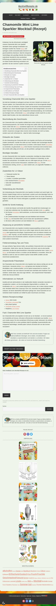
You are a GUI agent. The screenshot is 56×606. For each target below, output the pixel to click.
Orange (50, 581)
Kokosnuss (6, 581)
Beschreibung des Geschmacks (13, 73)
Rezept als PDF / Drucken (13, 349)
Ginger (26, 578)
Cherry (38, 571)
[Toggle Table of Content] (25, 68)
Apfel (22, 571)
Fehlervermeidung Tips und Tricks (13, 87)
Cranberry (47, 571)
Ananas (18, 571)
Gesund (20, 578)
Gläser (39, 162)
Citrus (43, 571)
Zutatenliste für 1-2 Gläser (11, 79)
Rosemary (14, 584)
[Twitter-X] (31, 434)
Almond (13, 571)
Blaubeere (34, 571)
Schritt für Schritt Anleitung (11, 83)
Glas (43, 210)
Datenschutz (23, 596)
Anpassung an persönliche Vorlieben (14, 84)
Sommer (5, 402)
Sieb (22, 165)
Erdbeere (5, 574)
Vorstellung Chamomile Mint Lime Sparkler (16, 71)
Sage (19, 584)
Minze (22, 48)
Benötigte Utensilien (10, 77)
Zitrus (52, 584)
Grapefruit (45, 236)
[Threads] (33, 601)
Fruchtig (27, 400)
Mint (44, 400)
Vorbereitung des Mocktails (12, 81)
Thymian (39, 584)
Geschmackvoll (34, 400)
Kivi (50, 578)
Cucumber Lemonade (12, 302)
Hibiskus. (39, 578)
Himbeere (44, 578)
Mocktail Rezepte (28, 8)
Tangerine (34, 584)
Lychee (23, 581)
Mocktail (47, 400)
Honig (4, 232)
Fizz (29, 574)
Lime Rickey (15, 308)
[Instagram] (28, 434)
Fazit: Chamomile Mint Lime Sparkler (14, 94)
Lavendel (12, 581)
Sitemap (34, 596)
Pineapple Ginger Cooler (13, 306)
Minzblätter (49, 144)
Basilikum (5, 234)
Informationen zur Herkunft (12, 90)
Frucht (23, 400)
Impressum (29, 596)
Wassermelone (46, 584)
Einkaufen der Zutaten (10, 75)
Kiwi (52, 578)
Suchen (4, 406)
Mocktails (45, 581)
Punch (4, 584)
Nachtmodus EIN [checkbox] (3, 603)
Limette (40, 400)
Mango (8, 300)
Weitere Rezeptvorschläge (12, 93)
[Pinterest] (24, 434)
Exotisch (23, 574)
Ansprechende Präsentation (12, 89)
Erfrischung (18, 400)
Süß (30, 584)
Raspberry (9, 584)
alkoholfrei (11, 400)
